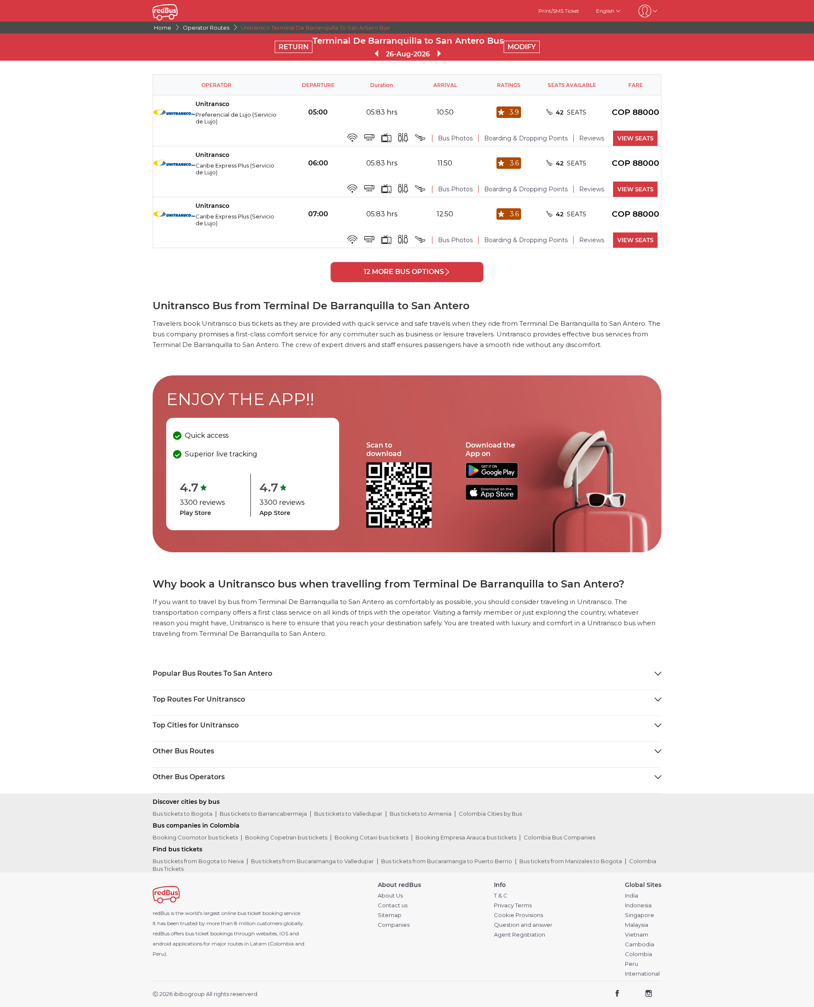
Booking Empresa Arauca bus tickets (465, 837)
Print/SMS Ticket (558, 11)
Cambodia (639, 944)
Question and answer (523, 925)
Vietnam (636, 934)
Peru (631, 964)
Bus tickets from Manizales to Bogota (570, 861)
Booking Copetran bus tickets (286, 837)
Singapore (639, 915)
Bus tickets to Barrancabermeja (263, 813)
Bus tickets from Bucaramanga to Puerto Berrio (446, 861)
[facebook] (617, 994)
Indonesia (638, 905)
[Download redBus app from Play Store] (492, 476)
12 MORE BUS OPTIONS (404, 272)
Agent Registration (519, 934)
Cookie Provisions (518, 915)
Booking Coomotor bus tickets (195, 837)
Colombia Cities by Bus (490, 813)
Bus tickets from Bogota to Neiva (198, 861)
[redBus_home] (178, 11)
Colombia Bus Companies (559, 837)
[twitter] (633, 994)
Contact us (392, 905)
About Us (390, 895)
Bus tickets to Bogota (182, 813)
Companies (394, 925)
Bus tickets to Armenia (421, 813)
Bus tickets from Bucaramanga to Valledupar (312, 861)
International (642, 973)
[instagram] (648, 994)
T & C (500, 895)
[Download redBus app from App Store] (492, 498)
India (631, 895)
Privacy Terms (513, 905)
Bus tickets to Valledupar (348, 813)
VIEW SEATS (635, 138)
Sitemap (389, 915)
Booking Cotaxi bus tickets (371, 837)
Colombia (638, 954)
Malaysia (636, 925)
